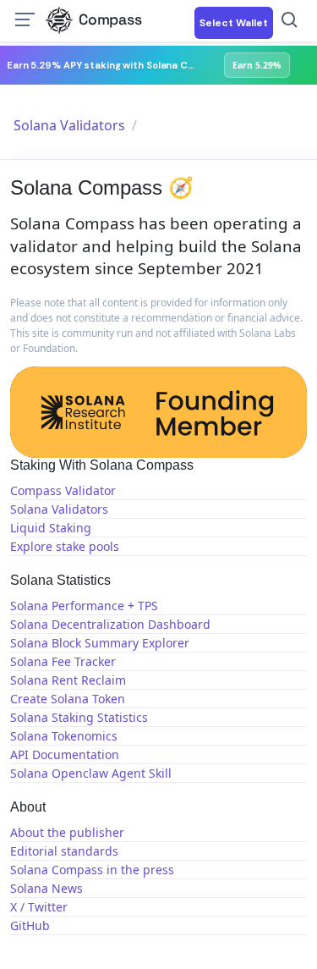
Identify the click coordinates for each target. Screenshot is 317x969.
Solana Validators (69, 125)
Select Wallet (233, 23)
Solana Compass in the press (92, 870)
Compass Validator (63, 490)
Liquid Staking (50, 528)
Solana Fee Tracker (63, 661)
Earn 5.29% (256, 65)
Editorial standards (64, 851)
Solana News (46, 888)
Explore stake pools (64, 546)
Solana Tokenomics (64, 736)
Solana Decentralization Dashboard (110, 624)
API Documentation (64, 754)
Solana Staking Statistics (79, 717)
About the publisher (67, 832)
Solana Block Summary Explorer (99, 643)
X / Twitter (39, 907)
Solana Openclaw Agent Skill (91, 773)
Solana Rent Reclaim (68, 680)
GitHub (30, 925)
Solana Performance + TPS (84, 605)
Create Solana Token (67, 699)
